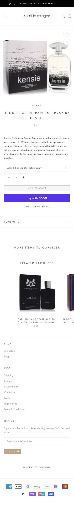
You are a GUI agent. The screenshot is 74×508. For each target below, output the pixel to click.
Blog (6, 356)
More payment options (37, 206)
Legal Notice (10, 403)
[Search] (63, 15)
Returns (8, 381)
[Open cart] (69, 16)
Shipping (8, 375)
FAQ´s (7, 398)
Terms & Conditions (14, 409)
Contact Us (9, 392)
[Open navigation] (5, 16)
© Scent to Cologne (37, 467)
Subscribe (12, 451)
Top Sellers (9, 351)
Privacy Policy (11, 386)
